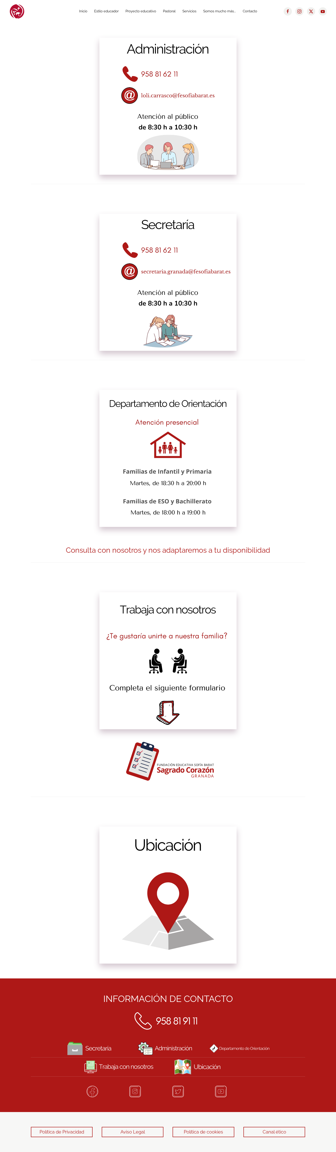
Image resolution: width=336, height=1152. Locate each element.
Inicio (83, 11)
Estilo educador (106, 11)
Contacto (250, 11)
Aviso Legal (132, 1132)
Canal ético (274, 1132)
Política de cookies (203, 1132)
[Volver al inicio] (17, 11)
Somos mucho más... (219, 11)
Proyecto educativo (140, 11)
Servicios (189, 11)
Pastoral (169, 11)
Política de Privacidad (62, 1132)
